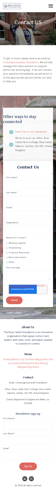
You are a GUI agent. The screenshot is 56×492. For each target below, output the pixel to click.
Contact (14, 363)
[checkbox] (28, 252)
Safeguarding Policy (28, 367)
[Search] (55, 6)
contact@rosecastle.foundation (20, 62)
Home (6, 359)
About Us (17, 359)
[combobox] (27, 6)
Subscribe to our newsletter (31, 132)
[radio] (28, 243)
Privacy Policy (38, 363)
